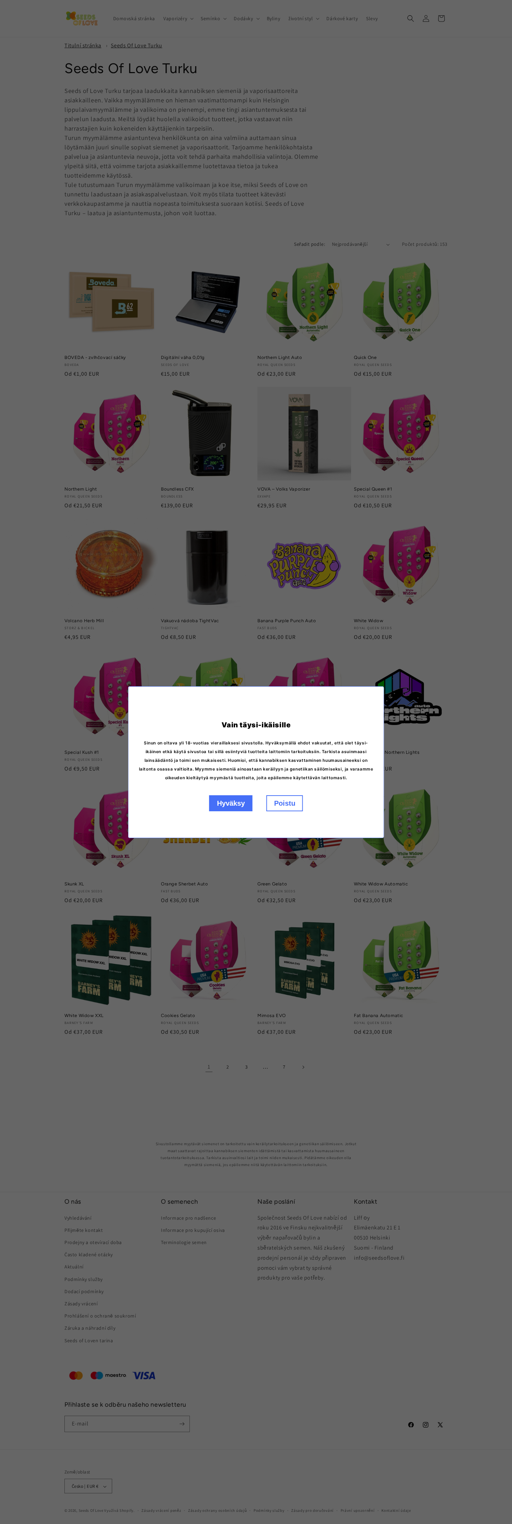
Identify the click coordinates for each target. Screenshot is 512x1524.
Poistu (284, 803)
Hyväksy (231, 803)
